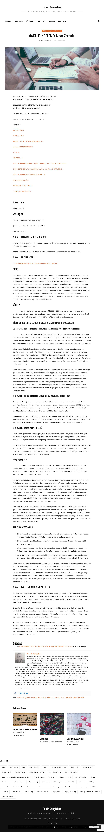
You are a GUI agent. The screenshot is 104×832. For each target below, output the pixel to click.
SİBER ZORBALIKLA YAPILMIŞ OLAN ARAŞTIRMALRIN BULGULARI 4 (39, 163)
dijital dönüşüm (39, 777)
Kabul (93, 827)
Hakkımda (52, 21)
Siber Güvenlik (17, 787)
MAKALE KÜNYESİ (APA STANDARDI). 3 (28, 141)
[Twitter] (18, 693)
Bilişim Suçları (20, 772)
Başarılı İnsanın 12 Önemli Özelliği (25, 729)
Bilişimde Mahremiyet (59, 767)
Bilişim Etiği (21, 698)
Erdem (62, 777)
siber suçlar (57, 787)
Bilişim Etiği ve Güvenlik (52, 31)
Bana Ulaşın (62, 21)
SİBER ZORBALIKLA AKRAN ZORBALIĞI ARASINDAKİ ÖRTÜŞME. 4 (38, 169)
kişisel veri (45, 782)
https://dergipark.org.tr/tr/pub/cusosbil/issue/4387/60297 (35, 263)
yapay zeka (57, 791)
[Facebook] (15, 693)
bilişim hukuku (6, 772)
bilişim (45, 767)
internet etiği (33, 782)
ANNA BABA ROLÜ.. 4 (21, 180)
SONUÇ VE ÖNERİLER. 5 (22, 191)
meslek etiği (70, 782)
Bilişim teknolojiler (54, 772)
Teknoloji (5, 791)
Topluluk (41, 21)
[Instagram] (24, 693)
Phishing (91, 782)
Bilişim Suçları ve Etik (37, 772)
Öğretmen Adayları (8, 796)
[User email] (27, 693)
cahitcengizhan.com (22, 688)
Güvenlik (13, 782)
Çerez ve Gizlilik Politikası (79, 827)
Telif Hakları (16, 791)
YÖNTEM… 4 (18, 158)
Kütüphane (29, 21)
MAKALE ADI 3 (18, 130)
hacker (23, 782)
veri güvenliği (29, 791)
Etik (44, 698)
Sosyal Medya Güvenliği (75, 738)
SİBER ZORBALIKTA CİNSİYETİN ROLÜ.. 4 (29, 175)
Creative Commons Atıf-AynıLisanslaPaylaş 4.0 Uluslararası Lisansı (45, 646)
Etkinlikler (18, 21)
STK (93, 787)
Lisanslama (44, 738)
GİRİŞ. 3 (16, 152)
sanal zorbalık (66, 698)
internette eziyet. (53, 698)
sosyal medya (83, 787)
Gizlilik (4, 782)
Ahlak (4, 767)
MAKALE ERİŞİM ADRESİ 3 (23, 147)
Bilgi (23, 767)
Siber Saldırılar (43, 787)
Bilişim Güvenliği (88, 767)
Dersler (7, 21)
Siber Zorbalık (78, 698)
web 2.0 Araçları (43, 791)
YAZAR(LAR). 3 (18, 136)
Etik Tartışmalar (80, 777)
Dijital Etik (51, 777)
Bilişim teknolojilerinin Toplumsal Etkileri (15, 777)
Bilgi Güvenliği (34, 767)
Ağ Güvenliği (14, 767)
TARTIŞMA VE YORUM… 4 (23, 186)
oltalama (81, 782)
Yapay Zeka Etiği (70, 791)
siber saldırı (30, 787)
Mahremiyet (57, 782)
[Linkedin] (21, 693)
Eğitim (92, 777)
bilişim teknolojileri (71, 772)
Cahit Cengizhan (52, 7)
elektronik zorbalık (34, 698)
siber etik (5, 787)
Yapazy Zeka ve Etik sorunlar (90, 791)
